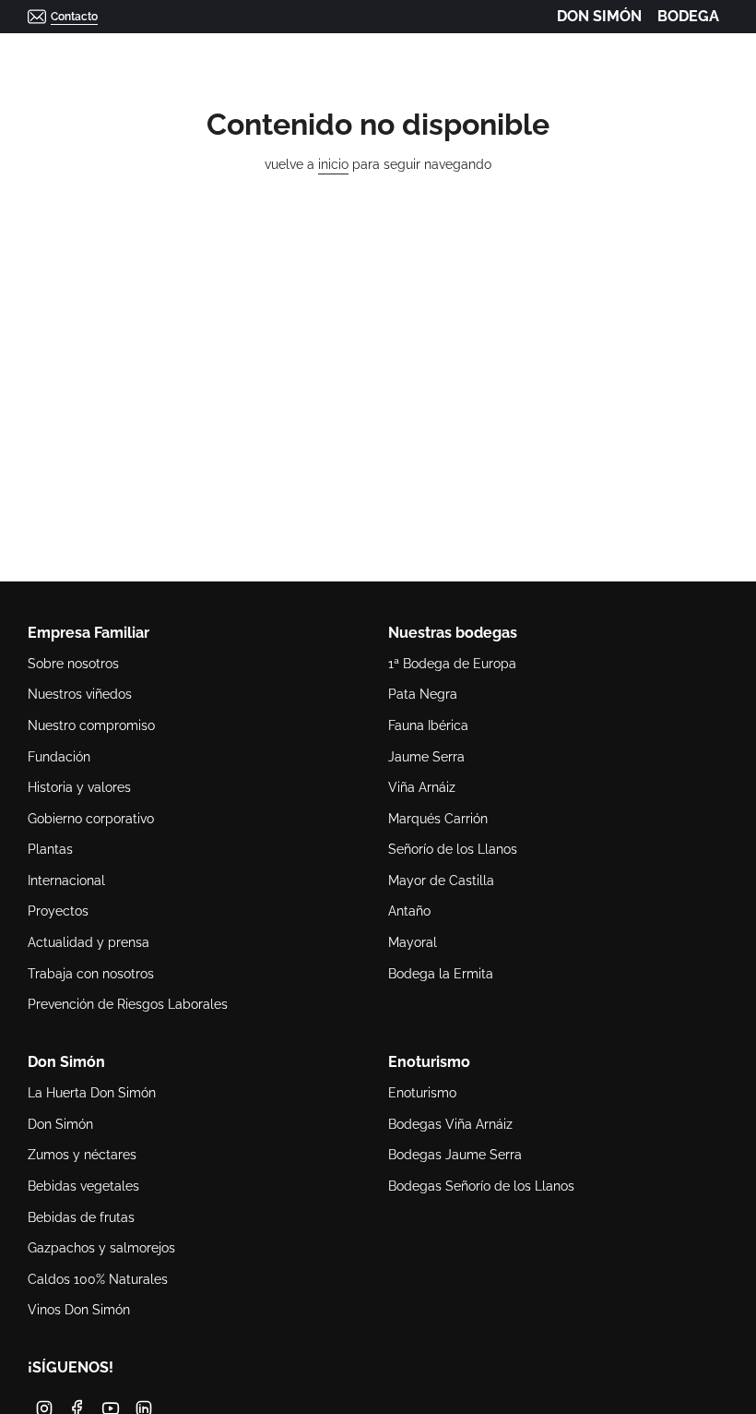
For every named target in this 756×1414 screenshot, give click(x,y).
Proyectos (58, 911)
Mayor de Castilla (441, 880)
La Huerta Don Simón (92, 1092)
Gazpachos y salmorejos (101, 1247)
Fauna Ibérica (428, 725)
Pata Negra (422, 694)
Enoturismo (422, 1092)
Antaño (409, 911)
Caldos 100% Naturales (98, 1279)
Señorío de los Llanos (452, 849)
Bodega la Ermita (440, 973)
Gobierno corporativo (91, 818)
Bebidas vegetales (83, 1186)
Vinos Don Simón (79, 1309)
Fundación (59, 756)
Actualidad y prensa (88, 942)
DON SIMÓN (599, 16)
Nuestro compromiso (91, 725)
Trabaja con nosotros (91, 973)
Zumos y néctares (82, 1154)
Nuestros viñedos (80, 694)
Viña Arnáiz (421, 787)
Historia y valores (79, 787)
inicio (333, 164)
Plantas (50, 849)
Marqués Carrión (438, 818)
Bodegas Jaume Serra (455, 1154)
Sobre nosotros (73, 663)
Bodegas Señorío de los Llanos (481, 1186)
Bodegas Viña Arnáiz (450, 1124)
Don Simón (60, 1124)
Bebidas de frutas (81, 1217)
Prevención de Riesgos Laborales (128, 1004)
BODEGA (688, 16)
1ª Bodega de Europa (452, 663)
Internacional (66, 880)
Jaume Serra (426, 756)
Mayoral (412, 942)
